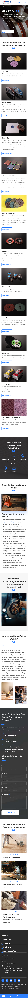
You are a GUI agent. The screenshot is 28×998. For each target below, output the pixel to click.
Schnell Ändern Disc (8, 213)
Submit (10, 813)
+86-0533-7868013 (11, 741)
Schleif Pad (5, 353)
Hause (5, 7)
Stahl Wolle (5, 384)
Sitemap (3, 988)
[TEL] (10, 996)
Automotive (8, 619)
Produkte (11, 7)
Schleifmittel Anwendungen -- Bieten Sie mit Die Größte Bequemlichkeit (14, 582)
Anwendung (5, 943)
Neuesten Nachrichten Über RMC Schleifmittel (14, 826)
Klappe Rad (5, 287)
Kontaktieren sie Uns (8, 951)
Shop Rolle (5, 138)
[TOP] (24, 996)
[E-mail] (3, 996)
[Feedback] (17, 996)
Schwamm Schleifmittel (9, 176)
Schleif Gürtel (6, 102)
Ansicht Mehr (7, 80)
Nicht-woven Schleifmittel (10, 418)
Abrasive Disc (6, 71)
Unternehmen (6, 939)
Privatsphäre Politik (14, 988)
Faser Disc (5, 318)
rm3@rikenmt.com (10, 735)
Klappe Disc (5, 251)
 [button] (24, 610)
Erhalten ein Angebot (7, 31)
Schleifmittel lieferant (9, 522)
